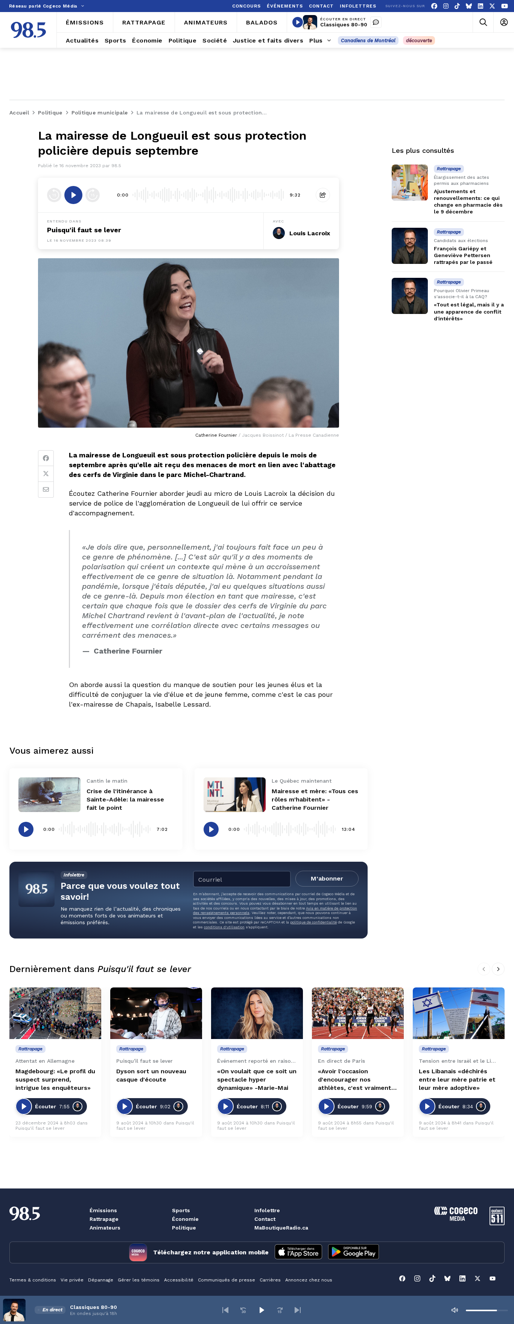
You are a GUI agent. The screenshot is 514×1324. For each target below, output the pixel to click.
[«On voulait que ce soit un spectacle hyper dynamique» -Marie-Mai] (257, 1013)
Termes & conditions (32, 1280)
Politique (184, 1228)
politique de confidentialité (313, 922)
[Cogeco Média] (456, 1218)
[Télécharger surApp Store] (298, 1252)
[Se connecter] (503, 22)
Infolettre (267, 1210)
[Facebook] (434, 6)
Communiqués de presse (226, 1280)
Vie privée (72, 1280)
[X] (492, 6)
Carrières (270, 1280)
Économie (185, 1219)
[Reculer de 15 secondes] (54, 195)
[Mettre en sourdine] (454, 1310)
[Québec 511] (497, 1223)
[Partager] (323, 195)
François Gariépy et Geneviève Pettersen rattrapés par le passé (463, 255)
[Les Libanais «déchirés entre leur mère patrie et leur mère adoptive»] (459, 1013)
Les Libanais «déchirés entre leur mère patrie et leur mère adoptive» (457, 1079)
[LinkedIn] (480, 6)
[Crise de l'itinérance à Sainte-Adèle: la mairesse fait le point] (49, 794)
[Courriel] (46, 490)
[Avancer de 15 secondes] (92, 195)
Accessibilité (178, 1280)
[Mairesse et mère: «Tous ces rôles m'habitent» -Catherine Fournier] (235, 794)
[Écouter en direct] (298, 22)
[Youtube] (504, 6)
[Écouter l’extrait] (73, 195)
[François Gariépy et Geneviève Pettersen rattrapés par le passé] (410, 246)
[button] (225, 1310)
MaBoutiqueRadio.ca (281, 1228)
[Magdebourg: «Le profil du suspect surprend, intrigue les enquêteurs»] (55, 1013)
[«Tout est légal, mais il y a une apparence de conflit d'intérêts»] (410, 296)
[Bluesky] (469, 6)
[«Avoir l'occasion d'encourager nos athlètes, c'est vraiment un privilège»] (358, 1013)
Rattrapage (104, 1219)
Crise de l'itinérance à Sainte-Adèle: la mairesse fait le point (125, 799)
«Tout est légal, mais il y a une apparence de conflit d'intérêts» (469, 311)
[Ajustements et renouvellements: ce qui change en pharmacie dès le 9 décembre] (410, 183)
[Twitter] (46, 474)
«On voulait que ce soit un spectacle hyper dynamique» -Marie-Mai (257, 1079)
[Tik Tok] (457, 6)
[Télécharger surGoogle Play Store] (353, 1252)
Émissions (103, 1210)
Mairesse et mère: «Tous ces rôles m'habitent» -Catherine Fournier (315, 799)
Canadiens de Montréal (368, 40)
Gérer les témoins (139, 1280)
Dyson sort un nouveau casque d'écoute (151, 1075)
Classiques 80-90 (343, 24)
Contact (264, 1219)
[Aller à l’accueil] (28, 30)
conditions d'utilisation (224, 927)
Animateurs (105, 1228)
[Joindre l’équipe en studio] (376, 22)
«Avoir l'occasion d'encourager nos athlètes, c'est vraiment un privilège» (354, 1080)
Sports (181, 1210)
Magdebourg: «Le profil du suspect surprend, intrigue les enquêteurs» (55, 1079)
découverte (419, 40)
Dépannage (100, 1280)
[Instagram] (446, 6)
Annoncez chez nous (308, 1280)
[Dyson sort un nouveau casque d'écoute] (156, 1013)
